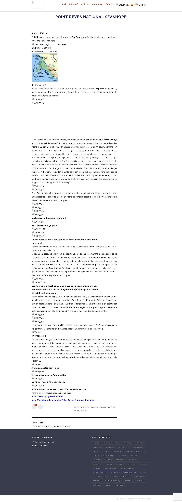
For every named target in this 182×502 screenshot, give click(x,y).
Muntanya (130, 464)
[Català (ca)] (141, 5)
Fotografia (86, 407)
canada (139, 443)
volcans (97, 485)
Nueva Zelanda (127, 468)
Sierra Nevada (138, 476)
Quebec (96, 476)
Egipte (96, 455)
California (78, 407)
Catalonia (110, 447)
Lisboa (108, 464)
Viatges (83, 411)
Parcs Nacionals (99, 472)
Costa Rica (140, 451)
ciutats (128, 451)
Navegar (96, 468)
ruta (115, 476)
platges (143, 472)
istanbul (97, 464)
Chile (95, 451)
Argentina (97, 443)
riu (106, 476)
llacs (119, 464)
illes (109, 460)
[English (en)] (123, 5)
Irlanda (132, 460)
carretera (97, 447)
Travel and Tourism (113, 481)
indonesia (120, 460)
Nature (93, 407)
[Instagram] (41, 498)
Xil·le (107, 485)
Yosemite (119, 485)
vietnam (141, 481)
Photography (102, 407)
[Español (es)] (132, 5)
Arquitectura (112, 443)
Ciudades (117, 451)
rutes (125, 476)
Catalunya (124, 447)
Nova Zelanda (110, 468)
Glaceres (122, 455)
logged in (48, 426)
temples (96, 481)
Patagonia (115, 472)
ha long (133, 455)
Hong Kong (97, 460)
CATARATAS (137, 447)
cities (105, 451)
